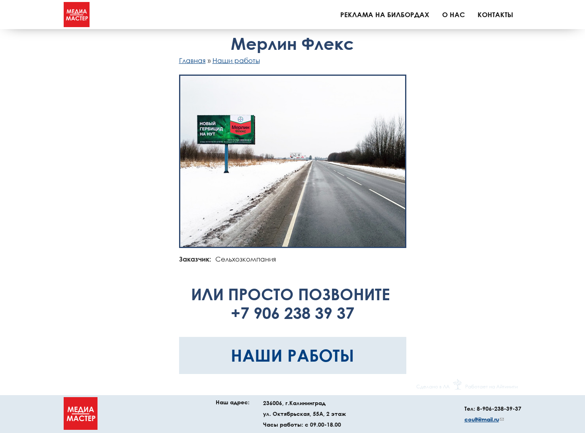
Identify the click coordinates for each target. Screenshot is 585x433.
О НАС (453, 14)
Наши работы (236, 60)
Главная (192, 60)
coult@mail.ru (484, 419)
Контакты (495, 14)
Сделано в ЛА (433, 387)
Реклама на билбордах (384, 14)
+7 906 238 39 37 (292, 313)
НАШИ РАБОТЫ (292, 355)
